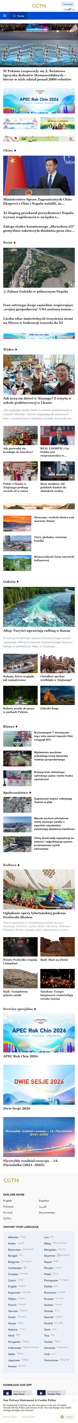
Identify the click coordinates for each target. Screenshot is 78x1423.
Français (8, 1206)
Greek (17, 1317)
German (17, 1311)
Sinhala (52, 1311)
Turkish (52, 1341)
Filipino (16, 1298)
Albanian (17, 1237)
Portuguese (56, 1280)
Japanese (18, 1360)
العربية (42, 1206)
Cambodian (17, 1267)
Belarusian (21, 1249)
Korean (16, 1366)
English (7, 1200)
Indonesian (23, 1347)
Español (44, 1200)
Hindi (14, 1335)
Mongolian (55, 1249)
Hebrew (16, 1329)
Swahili (53, 1323)
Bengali (15, 1255)
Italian (16, 1354)
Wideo (8, 349)
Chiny (8, 150)
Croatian (18, 1274)
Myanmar (57, 1255)
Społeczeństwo (15, 792)
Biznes (8, 726)
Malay (55, 1243)
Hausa (15, 1323)
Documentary (47, 1212)
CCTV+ (7, 1218)
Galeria (9, 581)
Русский (8, 1212)
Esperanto (19, 1292)
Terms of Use (28, 1417)
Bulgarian (19, 1261)
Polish (51, 1274)
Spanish (53, 1317)
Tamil (50, 1329)
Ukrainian (56, 1347)
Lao (49, 1237)
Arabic (16, 1243)
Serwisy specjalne (18, 1009)
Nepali (51, 1261)
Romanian (55, 1292)
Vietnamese (56, 1360)
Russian (53, 1298)
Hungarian (18, 1341)
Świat (7, 242)
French (17, 1304)
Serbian (53, 1304)
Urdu (49, 1354)
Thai (49, 1335)
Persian (53, 1267)
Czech (15, 1280)
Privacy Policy (10, 1417)
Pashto (51, 1286)
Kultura (9, 865)
